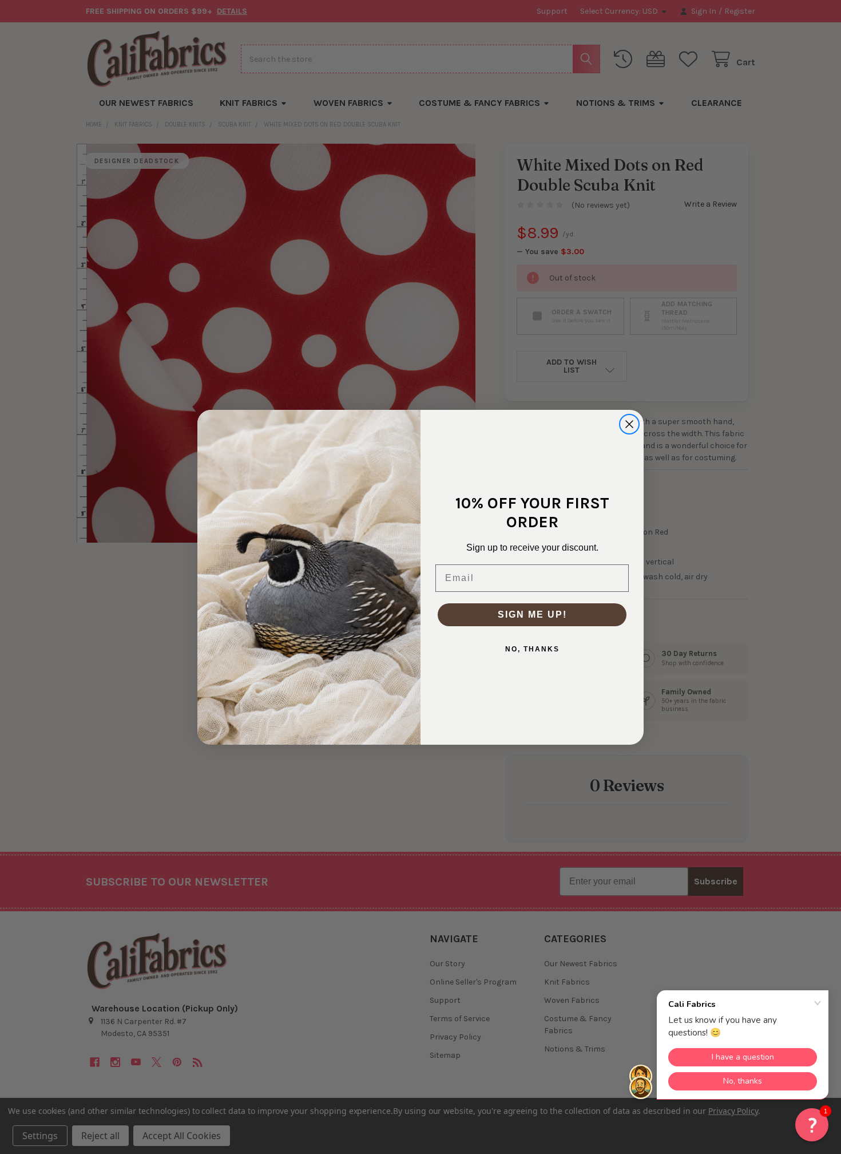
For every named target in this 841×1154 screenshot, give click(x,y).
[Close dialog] (629, 424)
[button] (811, 1124)
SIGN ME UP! (532, 614)
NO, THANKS (532, 649)
